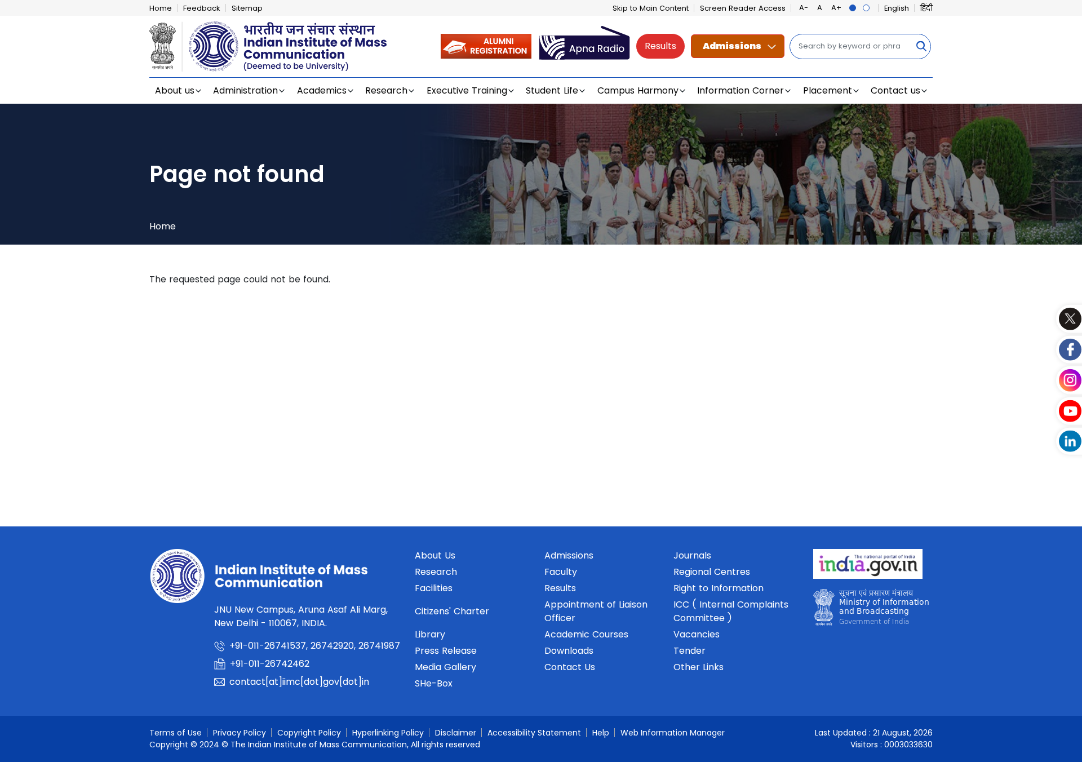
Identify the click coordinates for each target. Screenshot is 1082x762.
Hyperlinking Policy (388, 732)
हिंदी (926, 8)
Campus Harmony (638, 90)
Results (660, 45)
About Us (435, 555)
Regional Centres (711, 571)
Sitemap (247, 8)
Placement (827, 90)
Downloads (568, 650)
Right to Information (718, 588)
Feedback (201, 8)
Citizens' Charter (452, 611)
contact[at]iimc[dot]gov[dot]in (300, 681)
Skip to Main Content (651, 8)
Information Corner (740, 90)
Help (600, 732)
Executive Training (467, 90)
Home (160, 8)
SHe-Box (434, 683)
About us (174, 90)
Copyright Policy (309, 732)
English (896, 8)
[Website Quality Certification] (871, 610)
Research (386, 90)
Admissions (732, 45)
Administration (245, 90)
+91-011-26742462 (269, 663)
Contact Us (569, 667)
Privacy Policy (239, 732)
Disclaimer (455, 732)
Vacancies (696, 634)
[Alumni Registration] (486, 45)
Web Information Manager (672, 732)
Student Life (552, 90)
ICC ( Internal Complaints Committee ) (730, 611)
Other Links (698, 667)
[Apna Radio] (584, 45)
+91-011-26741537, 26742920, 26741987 (314, 645)
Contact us (895, 90)
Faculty (560, 571)
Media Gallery (445, 667)
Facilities (434, 588)
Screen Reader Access (743, 8)
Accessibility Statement (534, 732)
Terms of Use (175, 732)
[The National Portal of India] (868, 567)
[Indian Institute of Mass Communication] (268, 46)
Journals (692, 555)
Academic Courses (586, 634)
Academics (322, 90)
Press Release (446, 650)
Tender (689, 650)
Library (430, 634)
